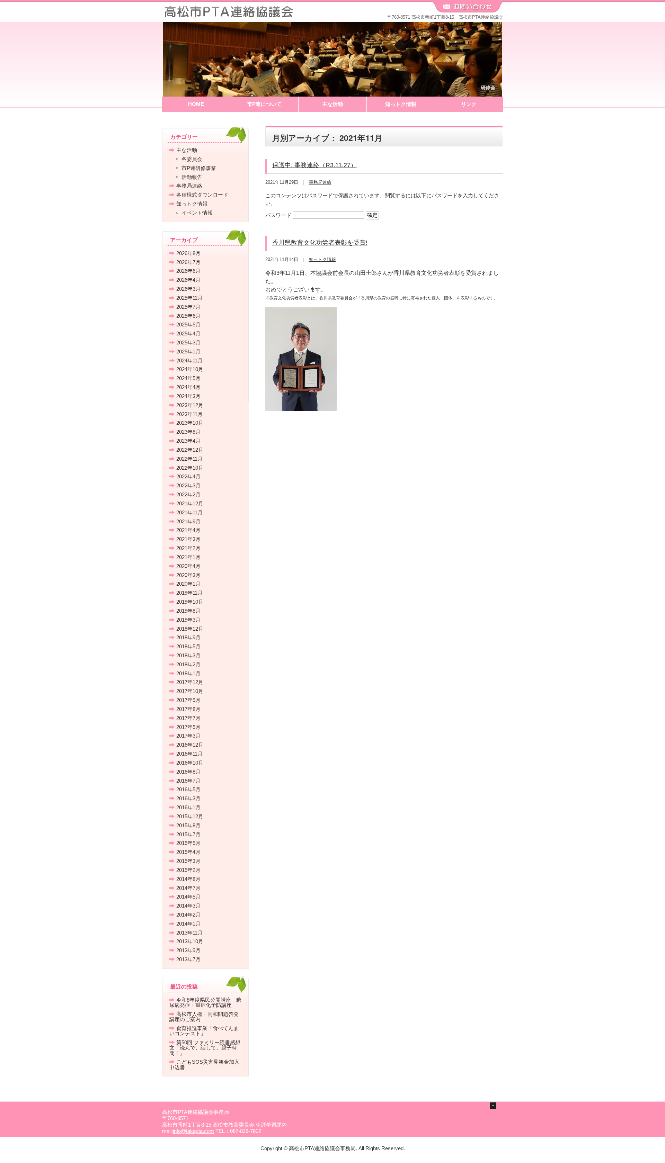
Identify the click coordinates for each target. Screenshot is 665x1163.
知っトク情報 (400, 104)
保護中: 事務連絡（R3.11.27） (314, 165)
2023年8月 (188, 432)
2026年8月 (188, 253)
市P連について (264, 104)
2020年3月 (188, 575)
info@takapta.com (193, 1131)
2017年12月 (189, 682)
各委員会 (191, 159)
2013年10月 (189, 941)
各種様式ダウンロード (202, 195)
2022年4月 (188, 476)
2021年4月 (188, 530)
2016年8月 (188, 772)
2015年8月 (188, 825)
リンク (469, 104)
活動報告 (191, 177)
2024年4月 (188, 387)
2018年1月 (188, 673)
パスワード (279, 215)
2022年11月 (189, 459)
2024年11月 (189, 360)
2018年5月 (188, 646)
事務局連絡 (320, 182)
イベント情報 (197, 213)
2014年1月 (188, 924)
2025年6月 (188, 316)
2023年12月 (189, 405)
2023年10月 (189, 423)
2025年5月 (188, 324)
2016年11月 (189, 754)
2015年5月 (188, 843)
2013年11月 (189, 933)
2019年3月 (188, 620)
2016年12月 (189, 745)
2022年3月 (188, 485)
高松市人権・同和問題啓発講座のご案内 (204, 1016)
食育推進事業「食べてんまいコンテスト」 (204, 1030)
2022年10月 (189, 468)
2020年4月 (188, 566)
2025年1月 (188, 351)
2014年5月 (188, 897)
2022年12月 (189, 450)
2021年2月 (188, 548)
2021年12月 (189, 503)
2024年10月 (189, 369)
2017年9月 (188, 700)
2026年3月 (188, 289)
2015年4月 (188, 852)
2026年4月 (188, 280)
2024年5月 (188, 378)
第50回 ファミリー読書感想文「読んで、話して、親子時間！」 (204, 1047)
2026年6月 (188, 271)
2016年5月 (188, 789)
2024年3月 (188, 396)
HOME (196, 104)
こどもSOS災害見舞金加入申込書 (204, 1064)
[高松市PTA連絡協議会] (228, 14)
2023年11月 (189, 414)
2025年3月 (188, 342)
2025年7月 (188, 307)
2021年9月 (188, 521)
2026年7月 (188, 262)
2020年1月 (188, 584)
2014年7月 (188, 888)
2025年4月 (188, 333)
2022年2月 (188, 494)
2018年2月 (188, 664)
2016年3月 (188, 798)
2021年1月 (188, 557)
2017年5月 (188, 727)
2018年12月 (189, 629)
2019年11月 (189, 593)
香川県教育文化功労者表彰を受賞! (319, 242)
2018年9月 (188, 637)
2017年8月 (188, 709)
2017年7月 (188, 718)
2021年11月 (189, 512)
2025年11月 (189, 298)
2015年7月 (188, 834)
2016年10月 (189, 763)
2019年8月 (188, 611)
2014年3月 (188, 906)
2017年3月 (188, 736)
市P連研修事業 (198, 168)
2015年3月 (188, 861)
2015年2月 (188, 870)
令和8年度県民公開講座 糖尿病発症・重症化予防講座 (205, 1002)
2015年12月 (189, 816)
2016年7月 (188, 781)
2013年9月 (188, 950)
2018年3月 (188, 655)
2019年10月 (189, 602)
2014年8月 (188, 879)
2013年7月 (188, 959)
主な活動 (332, 104)
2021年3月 (188, 539)
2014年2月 (188, 915)
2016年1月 (188, 807)
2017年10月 (189, 691)
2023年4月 (188, 441)
